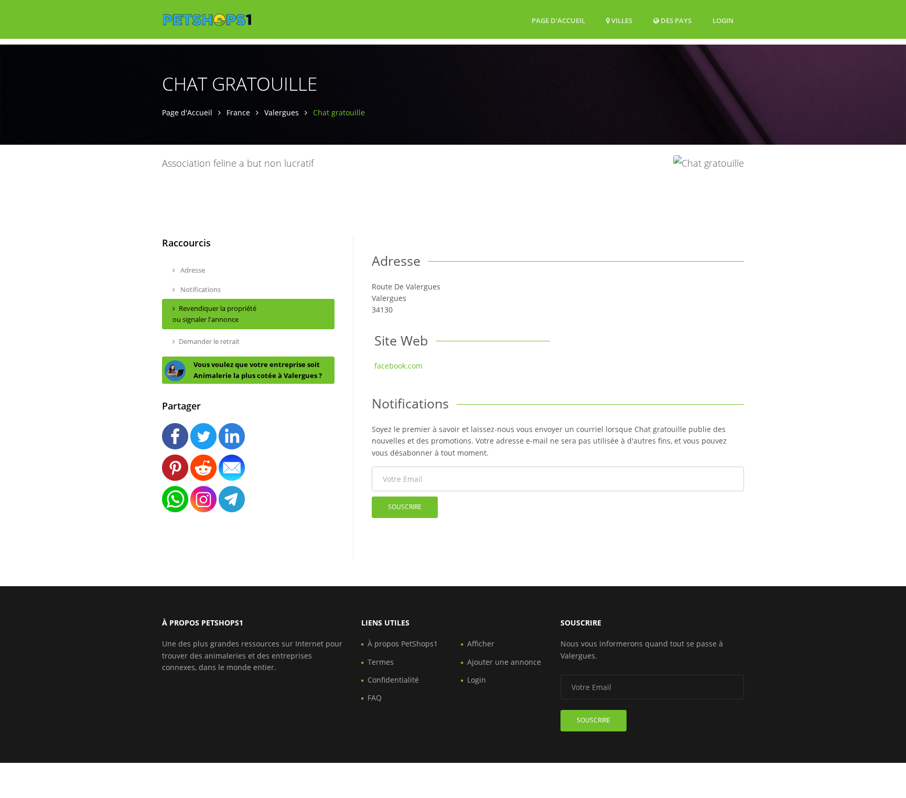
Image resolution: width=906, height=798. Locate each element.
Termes (381, 662)
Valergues (281, 112)
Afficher (480, 644)
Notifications (200, 289)
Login (723, 20)
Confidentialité (393, 680)
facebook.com (398, 366)
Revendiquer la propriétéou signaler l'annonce (214, 314)
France (238, 112)
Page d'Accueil (558, 20)
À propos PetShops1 (403, 644)
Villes (621, 20)
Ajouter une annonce (504, 662)
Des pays (675, 20)
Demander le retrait (209, 341)
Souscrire (405, 506)
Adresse (192, 270)
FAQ (375, 698)
